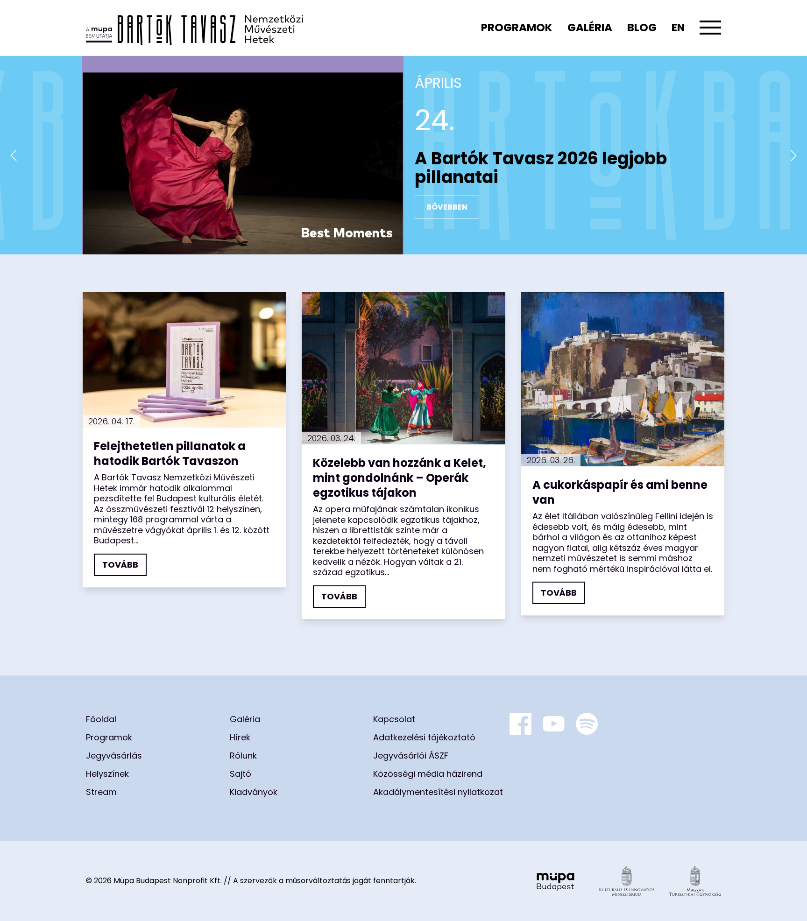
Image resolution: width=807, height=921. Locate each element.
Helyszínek (107, 774)
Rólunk (243, 755)
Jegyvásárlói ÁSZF (410, 755)
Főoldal (101, 719)
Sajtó (240, 774)
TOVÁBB (120, 564)
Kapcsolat (394, 719)
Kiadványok (253, 792)
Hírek (240, 737)
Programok (516, 27)
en (678, 27)
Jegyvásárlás (114, 755)
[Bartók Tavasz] (194, 28)
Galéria (589, 27)
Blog (642, 27)
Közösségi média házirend (427, 774)
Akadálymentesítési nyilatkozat (438, 792)
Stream (101, 792)
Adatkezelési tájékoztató (424, 737)
